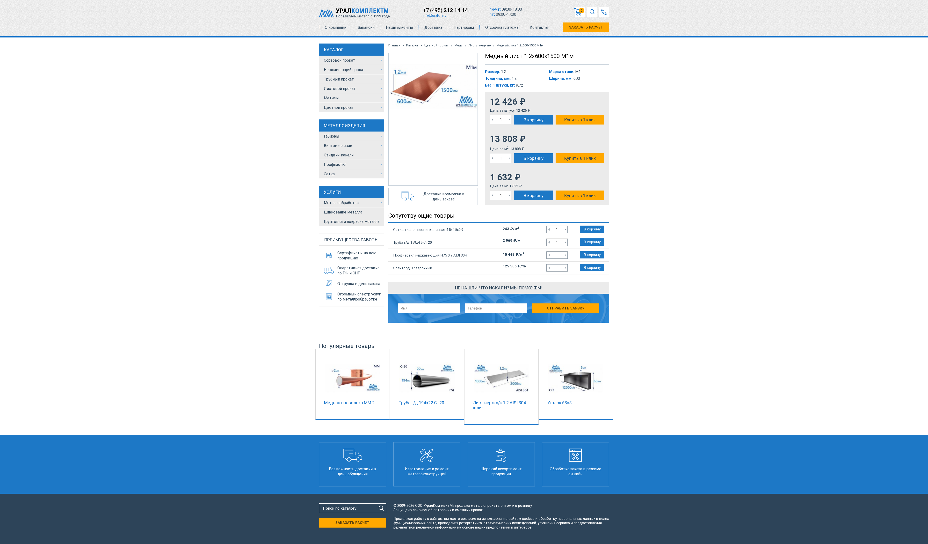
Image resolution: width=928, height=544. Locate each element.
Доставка (433, 27)
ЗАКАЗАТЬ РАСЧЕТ (586, 27)
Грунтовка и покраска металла (351, 221)
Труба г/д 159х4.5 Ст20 (412, 242)
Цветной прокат (339, 107)
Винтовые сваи (338, 145)
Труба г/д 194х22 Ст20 (421, 402)
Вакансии (366, 27)
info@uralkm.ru (435, 15)
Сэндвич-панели (339, 155)
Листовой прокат (340, 88)
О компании (335, 27)
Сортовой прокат (339, 60)
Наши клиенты (399, 27)
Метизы (331, 98)
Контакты (539, 27)
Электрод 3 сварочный (412, 268)
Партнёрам (464, 27)
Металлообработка (341, 202)
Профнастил (335, 164)
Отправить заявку (565, 308)
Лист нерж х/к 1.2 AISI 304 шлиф (499, 405)
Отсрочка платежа (501, 27)
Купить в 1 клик (580, 119)
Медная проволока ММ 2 (349, 402)
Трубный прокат (339, 79)
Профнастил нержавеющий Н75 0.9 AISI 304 (430, 255)
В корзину (534, 119)
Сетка (329, 174)
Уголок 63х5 (559, 402)
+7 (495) (445, 10)
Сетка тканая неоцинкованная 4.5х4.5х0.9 (428, 230)
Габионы (331, 136)
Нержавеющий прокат (344, 69)
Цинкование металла (343, 212)
